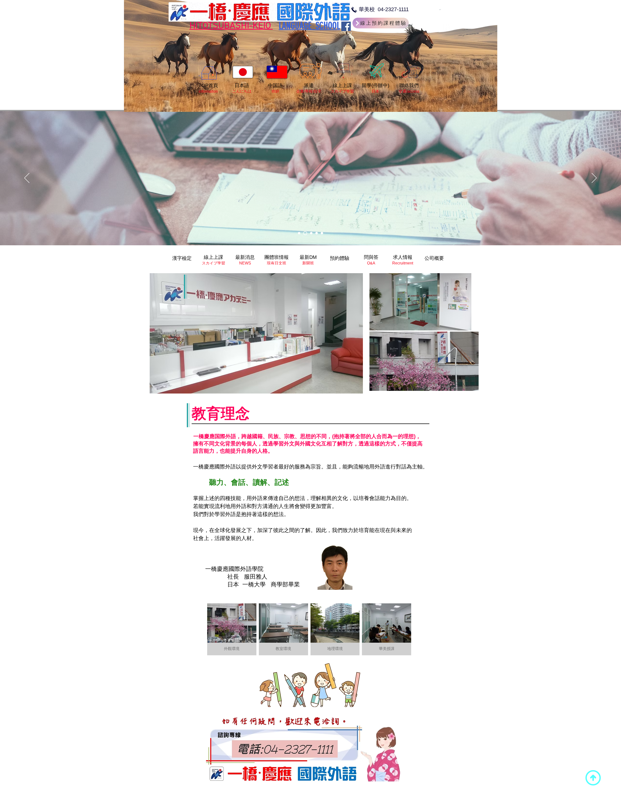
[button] (231, 629)
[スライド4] (316, 233)
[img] (182, 258)
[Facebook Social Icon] (346, 26)
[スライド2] (304, 233)
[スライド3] (310, 233)
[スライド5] (322, 233)
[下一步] (594, 178)
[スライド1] (299, 233)
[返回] (26, 178)
